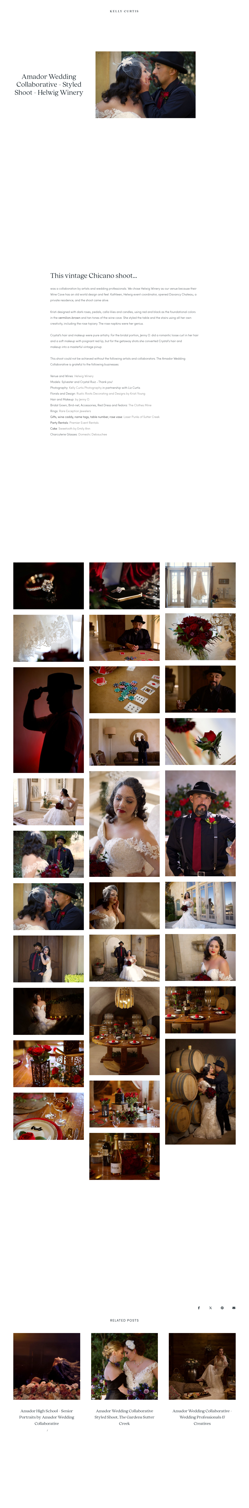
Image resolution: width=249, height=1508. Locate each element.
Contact (21, 11)
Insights (236, 11)
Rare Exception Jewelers (75, 411)
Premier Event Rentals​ (84, 422)
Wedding (28, 11)
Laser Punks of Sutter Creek (141, 417)
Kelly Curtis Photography (85, 387)
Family (221, 11)
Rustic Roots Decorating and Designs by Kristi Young (111, 393)
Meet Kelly (13, 11)
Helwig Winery (84, 376)
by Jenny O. (82, 399)
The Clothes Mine (140, 405)
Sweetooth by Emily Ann (74, 428)
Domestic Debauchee (92, 434)
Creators (228, 11)
